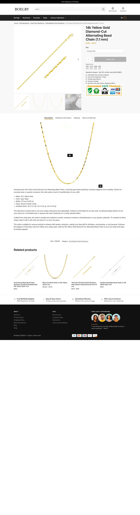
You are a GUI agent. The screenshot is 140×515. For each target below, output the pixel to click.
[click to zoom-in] (47, 59)
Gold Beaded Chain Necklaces (55, 23)
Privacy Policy (18, 317)
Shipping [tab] (77, 118)
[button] (123, 18)
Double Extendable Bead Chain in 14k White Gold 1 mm (113, 283)
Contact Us (56, 320)
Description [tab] (48, 118)
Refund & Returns (20, 323)
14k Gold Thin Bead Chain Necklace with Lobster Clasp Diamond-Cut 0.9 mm (84, 284)
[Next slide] (78, 59)
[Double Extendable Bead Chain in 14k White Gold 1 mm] (113, 267)
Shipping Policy (19, 320)
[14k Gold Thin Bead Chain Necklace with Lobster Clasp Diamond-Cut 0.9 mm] (84, 267)
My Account (113, 11)
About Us (17, 315)
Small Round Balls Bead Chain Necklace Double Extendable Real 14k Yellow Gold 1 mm (25, 284)
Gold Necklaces (24, 23)
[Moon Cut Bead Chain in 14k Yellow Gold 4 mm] (56, 267)
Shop (15, 328)
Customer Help (58, 317)
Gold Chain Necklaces (37, 23)
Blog (15, 325)
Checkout (123, 11)
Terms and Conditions (60, 323)
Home (16, 23)
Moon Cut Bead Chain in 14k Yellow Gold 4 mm (55, 283)
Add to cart (110, 59)
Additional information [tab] (63, 118)
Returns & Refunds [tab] (89, 118)
